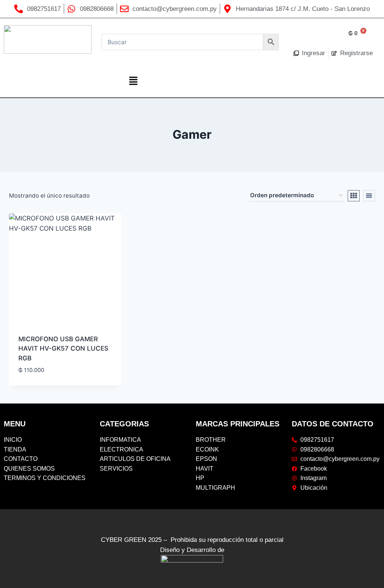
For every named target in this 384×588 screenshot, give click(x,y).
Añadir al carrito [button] (46, 383)
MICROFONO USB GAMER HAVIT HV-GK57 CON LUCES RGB (63, 348)
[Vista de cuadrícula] (354, 195)
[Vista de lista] (369, 195)
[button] (133, 81)
